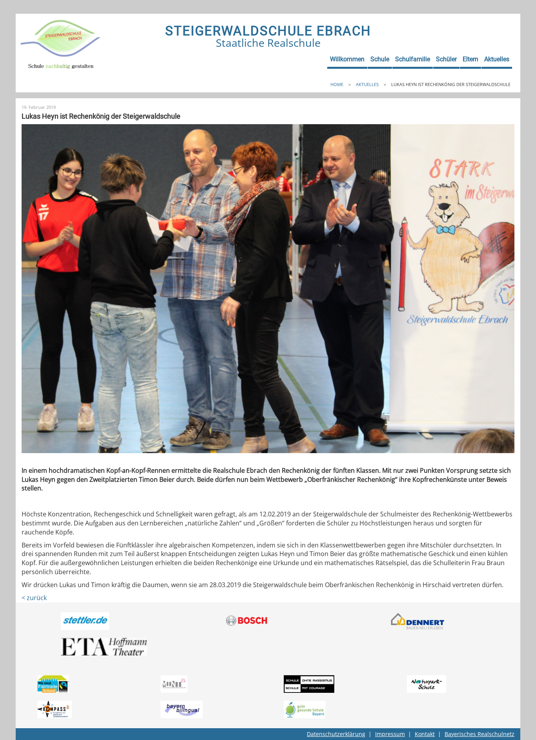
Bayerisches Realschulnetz (479, 734)
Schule (379, 59)
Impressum (390, 734)
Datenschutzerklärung (336, 734)
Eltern (470, 59)
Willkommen (347, 59)
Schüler (446, 59)
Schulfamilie (412, 59)
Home (336, 84)
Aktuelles (496, 59)
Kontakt (425, 734)
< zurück (34, 597)
